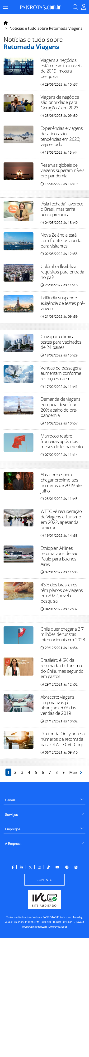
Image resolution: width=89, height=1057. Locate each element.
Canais (10, 800)
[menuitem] (44, 798)
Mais (74, 772)
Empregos (12, 829)
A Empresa (13, 843)
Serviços (11, 814)
